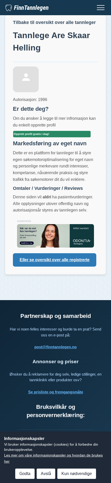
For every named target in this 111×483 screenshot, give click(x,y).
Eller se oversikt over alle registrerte (55, 260)
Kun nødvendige (76, 473)
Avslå (46, 473)
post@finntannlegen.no (55, 347)
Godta (24, 473)
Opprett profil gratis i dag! (31, 133)
